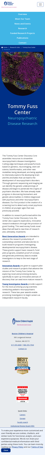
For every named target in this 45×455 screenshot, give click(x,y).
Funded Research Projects (22, 33)
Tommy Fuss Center (28, 47)
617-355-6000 (16, 345)
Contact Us (22, 349)
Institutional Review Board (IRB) (22, 426)
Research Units (15, 47)
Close (6, 450)
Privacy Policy (17, 447)
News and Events (22, 23)
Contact (22, 42)
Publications (22, 38)
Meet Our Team (22, 19)
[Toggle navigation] (40, 4)
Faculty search (22, 422)
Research (22, 28)
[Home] (9, 4)
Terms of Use (37, 447)
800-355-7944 (28, 345)
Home (5, 47)
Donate (22, 418)
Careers (22, 415)
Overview (22, 14)
